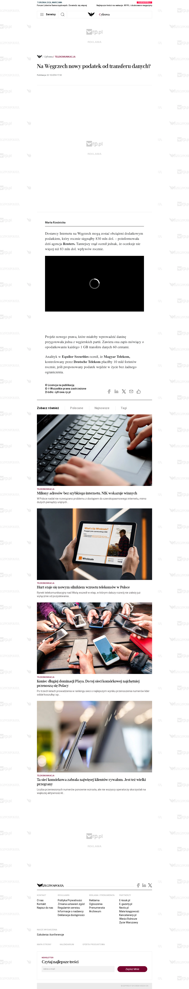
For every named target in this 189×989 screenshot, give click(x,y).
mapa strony (44, 944)
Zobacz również (48, 408)
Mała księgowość (129, 911)
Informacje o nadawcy (71, 911)
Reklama (94, 900)
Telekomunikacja (65, 56)
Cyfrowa (48, 56)
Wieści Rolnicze (128, 918)
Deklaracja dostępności (71, 915)
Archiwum (95, 911)
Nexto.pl (124, 907)
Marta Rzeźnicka (55, 222)
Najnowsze (102, 408)
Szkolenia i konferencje (50, 934)
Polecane (76, 408)
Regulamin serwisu (69, 907)
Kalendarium (67, 944)
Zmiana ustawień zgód (71, 904)
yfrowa (104, 14)
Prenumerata (97, 907)
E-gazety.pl (125, 904)
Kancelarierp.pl (127, 915)
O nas (40, 900)
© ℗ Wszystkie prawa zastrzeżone (65, 388)
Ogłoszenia (95, 904)
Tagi (124, 408)
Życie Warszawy (128, 922)
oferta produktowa (94, 944)
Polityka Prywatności (70, 900)
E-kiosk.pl (124, 900)
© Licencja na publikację (60, 385)
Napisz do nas (45, 907)
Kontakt (41, 904)
